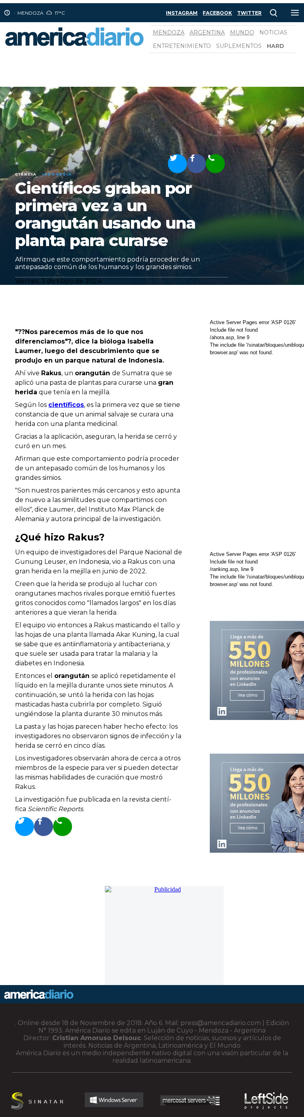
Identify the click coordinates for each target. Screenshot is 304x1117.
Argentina (207, 32)
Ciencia (26, 174)
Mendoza (168, 32)
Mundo (242, 32)
